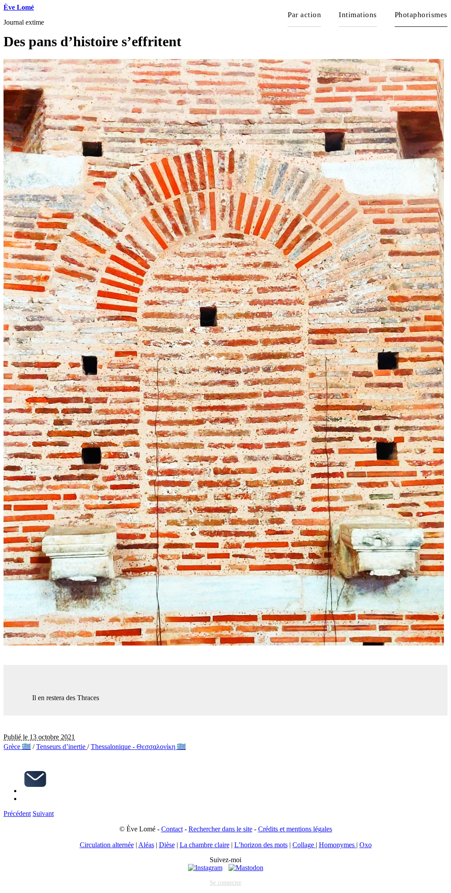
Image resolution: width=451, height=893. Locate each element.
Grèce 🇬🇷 (17, 746)
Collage (304, 845)
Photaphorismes (421, 15)
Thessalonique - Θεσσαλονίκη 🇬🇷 (138, 746)
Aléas (146, 845)
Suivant (43, 813)
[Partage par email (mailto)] (35, 790)
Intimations (358, 15)
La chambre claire (204, 845)
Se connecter (225, 882)
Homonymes (337, 845)
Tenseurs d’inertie (61, 746)
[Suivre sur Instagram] (205, 867)
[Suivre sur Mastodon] (246, 867)
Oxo (365, 845)
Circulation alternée (107, 845)
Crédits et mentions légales (295, 829)
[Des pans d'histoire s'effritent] (224, 643)
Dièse (167, 845)
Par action (304, 15)
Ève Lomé (19, 7)
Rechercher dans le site (220, 829)
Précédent (17, 813)
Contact (172, 829)
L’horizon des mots (261, 845)
